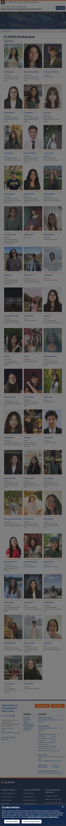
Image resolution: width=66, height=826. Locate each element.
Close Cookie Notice (31, 821)
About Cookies (12, 821)
